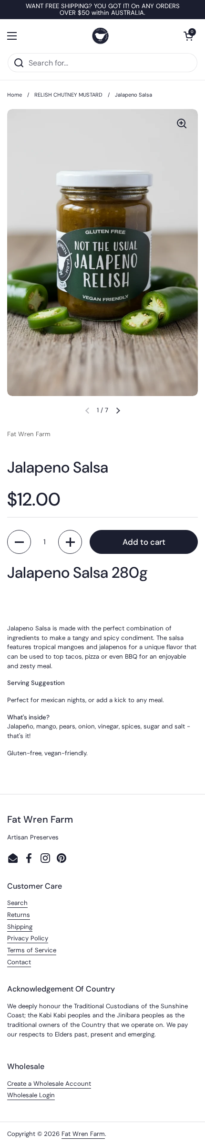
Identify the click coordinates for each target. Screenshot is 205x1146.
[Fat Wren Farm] (100, 35)
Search (17, 903)
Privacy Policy (27, 938)
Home (14, 94)
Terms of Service (31, 950)
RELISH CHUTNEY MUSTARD (68, 94)
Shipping (19, 927)
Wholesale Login (31, 1095)
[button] (188, 35)
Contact (19, 962)
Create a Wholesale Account (49, 1084)
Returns (18, 915)
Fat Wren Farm (83, 1134)
